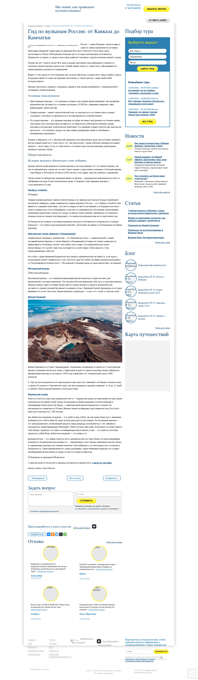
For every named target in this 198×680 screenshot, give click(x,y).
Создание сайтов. (149, 670)
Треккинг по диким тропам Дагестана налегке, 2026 (142, 113)
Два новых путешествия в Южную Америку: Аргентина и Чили (152, 144)
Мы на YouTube (104, 645)
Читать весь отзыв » (45, 571)
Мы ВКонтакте (86, 639)
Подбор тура (73, 20)
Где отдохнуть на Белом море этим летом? (150, 177)
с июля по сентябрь (102, 462)
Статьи (47, 26)
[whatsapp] (135, 12)
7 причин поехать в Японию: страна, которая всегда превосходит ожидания (148, 212)
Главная (33, 20)
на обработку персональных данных (91, 508)
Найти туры (147, 68)
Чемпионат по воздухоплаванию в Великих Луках (145, 231)
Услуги (52, 640)
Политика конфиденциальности (60, 655)
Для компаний (91, 20)
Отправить (86, 500)
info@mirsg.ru (134, 4)
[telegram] (139, 12)
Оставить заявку (158, 20)
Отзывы (106, 20)
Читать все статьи (162, 242)
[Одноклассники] (53, 534)
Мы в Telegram (78, 642)
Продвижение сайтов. (143, 672)
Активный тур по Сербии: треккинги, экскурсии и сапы (143, 92)
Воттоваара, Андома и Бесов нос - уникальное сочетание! (146, 102)
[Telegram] (57, 534)
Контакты (54, 651)
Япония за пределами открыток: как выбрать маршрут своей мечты (146, 219)
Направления (34, 654)
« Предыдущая (37, 478)
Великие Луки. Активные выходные (146, 237)
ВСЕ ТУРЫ (147, 121)
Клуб (30, 643)
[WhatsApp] (65, 534)
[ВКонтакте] (48, 534)
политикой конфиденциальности (44, 511)
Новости (32, 647)
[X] (61, 534)
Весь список (75, 478)
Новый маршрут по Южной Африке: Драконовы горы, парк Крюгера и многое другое (151, 160)
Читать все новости (161, 192)
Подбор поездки (36, 651)
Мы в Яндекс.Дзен (110, 641)
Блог (51, 647)
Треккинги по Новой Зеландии (143, 225)
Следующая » (112, 478)
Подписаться (161, 651)
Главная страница (35, 26)
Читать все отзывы (114, 542)
